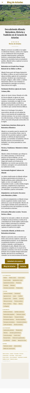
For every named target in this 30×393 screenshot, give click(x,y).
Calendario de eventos (15, 261)
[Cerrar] (2, 2)
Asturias (23, 266)
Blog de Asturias (9, 266)
